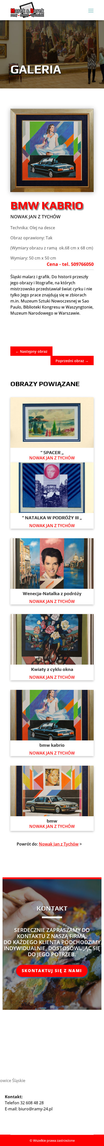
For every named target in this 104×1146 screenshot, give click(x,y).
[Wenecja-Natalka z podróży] (52, 563)
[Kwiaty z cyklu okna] (52, 639)
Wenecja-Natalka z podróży (52, 593)
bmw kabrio (52, 745)
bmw (52, 821)
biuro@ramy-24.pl (41, 1109)
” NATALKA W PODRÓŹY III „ (52, 517)
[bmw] (52, 791)
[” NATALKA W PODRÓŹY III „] (52, 487)
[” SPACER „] (52, 422)
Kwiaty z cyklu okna (52, 669)
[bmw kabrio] (52, 715)
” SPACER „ (52, 452)
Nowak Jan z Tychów (35, 217)
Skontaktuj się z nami (52, 970)
